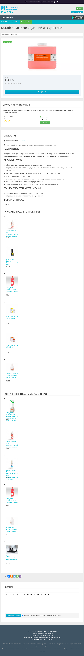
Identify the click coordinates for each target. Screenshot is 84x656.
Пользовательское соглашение (42, 633)
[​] (42, 603)
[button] (7, 594)
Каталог (6, 22)
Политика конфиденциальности (42, 635)
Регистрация (78, 12)
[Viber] (20, 576)
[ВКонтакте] (8, 576)
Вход (80, 8)
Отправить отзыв (13, 615)
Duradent (23, 140)
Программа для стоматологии (42, 640)
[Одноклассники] (11, 576)
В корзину (42, 92)
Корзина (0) (26, 22)
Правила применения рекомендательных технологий (42, 638)
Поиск (16, 22)
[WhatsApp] (17, 576)
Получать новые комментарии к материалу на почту (42, 615)
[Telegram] (14, 576)
